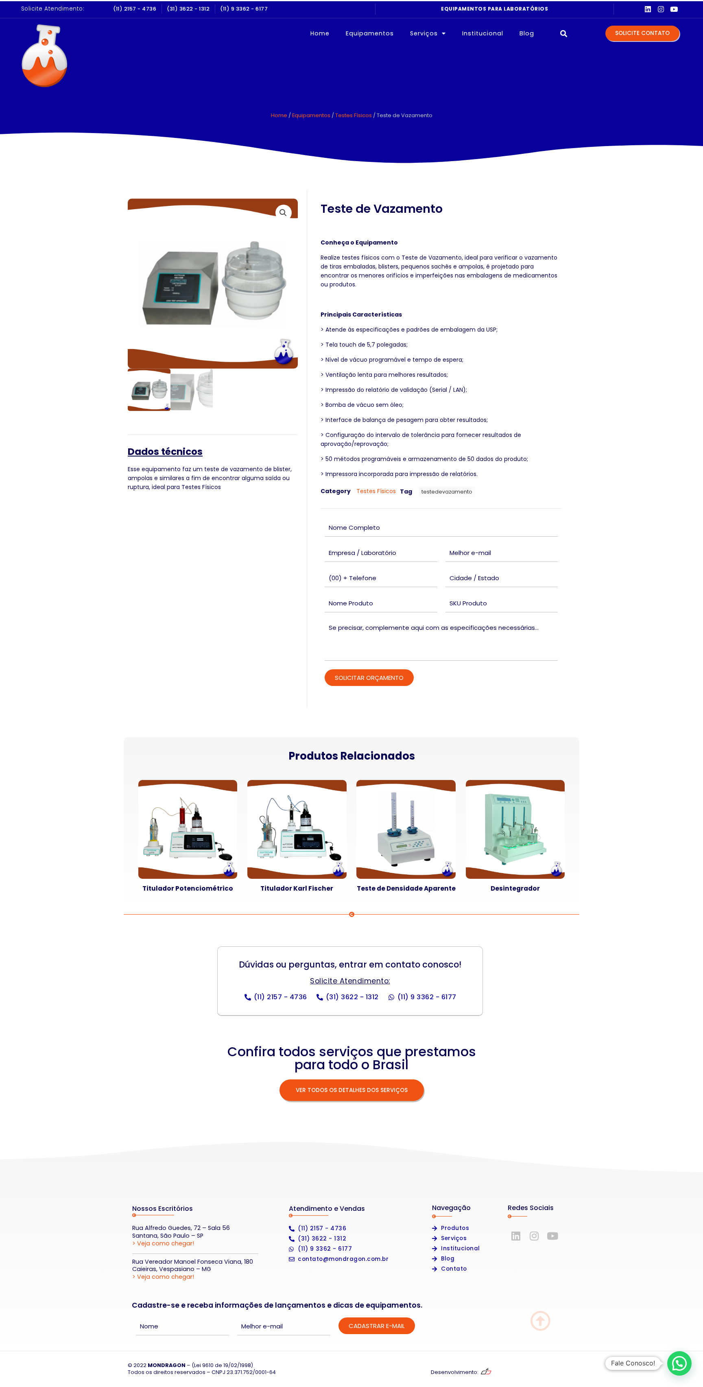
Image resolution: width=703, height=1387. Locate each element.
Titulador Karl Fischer (296, 888)
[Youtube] (673, 9)
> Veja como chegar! (163, 1243)
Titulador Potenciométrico (187, 888)
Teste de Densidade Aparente (406, 888)
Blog (527, 33)
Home (320, 33)
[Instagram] (660, 9)
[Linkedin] (647, 9)
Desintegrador (515, 888)
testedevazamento (446, 491)
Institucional (482, 33)
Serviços (424, 33)
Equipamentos (370, 33)
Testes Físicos (353, 115)
